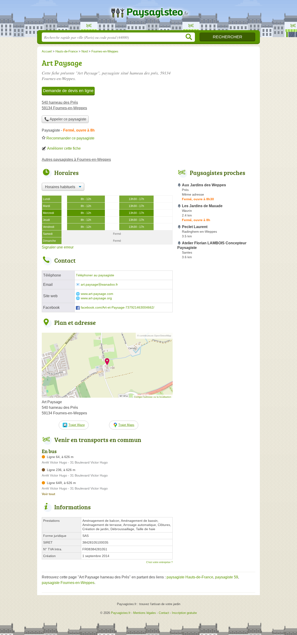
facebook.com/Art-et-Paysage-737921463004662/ (117, 307)
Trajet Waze (76, 425)
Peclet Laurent (194, 227)
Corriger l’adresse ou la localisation (152, 397)
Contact (164, 613)
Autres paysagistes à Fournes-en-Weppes (76, 159)
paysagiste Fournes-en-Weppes (68, 583)
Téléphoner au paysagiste (95, 275)
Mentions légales (144, 613)
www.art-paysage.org (96, 298)
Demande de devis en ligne (68, 90)
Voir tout (48, 494)
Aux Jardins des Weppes (204, 185)
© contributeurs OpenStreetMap (154, 335)
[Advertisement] (216, 368)
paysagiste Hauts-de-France (190, 577)
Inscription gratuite (184, 613)
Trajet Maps (126, 425)
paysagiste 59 (226, 577)
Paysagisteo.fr (148, 16)
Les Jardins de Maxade (202, 206)
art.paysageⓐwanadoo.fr (99, 284)
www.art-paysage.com (97, 294)
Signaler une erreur (58, 247)
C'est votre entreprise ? (159, 562)
